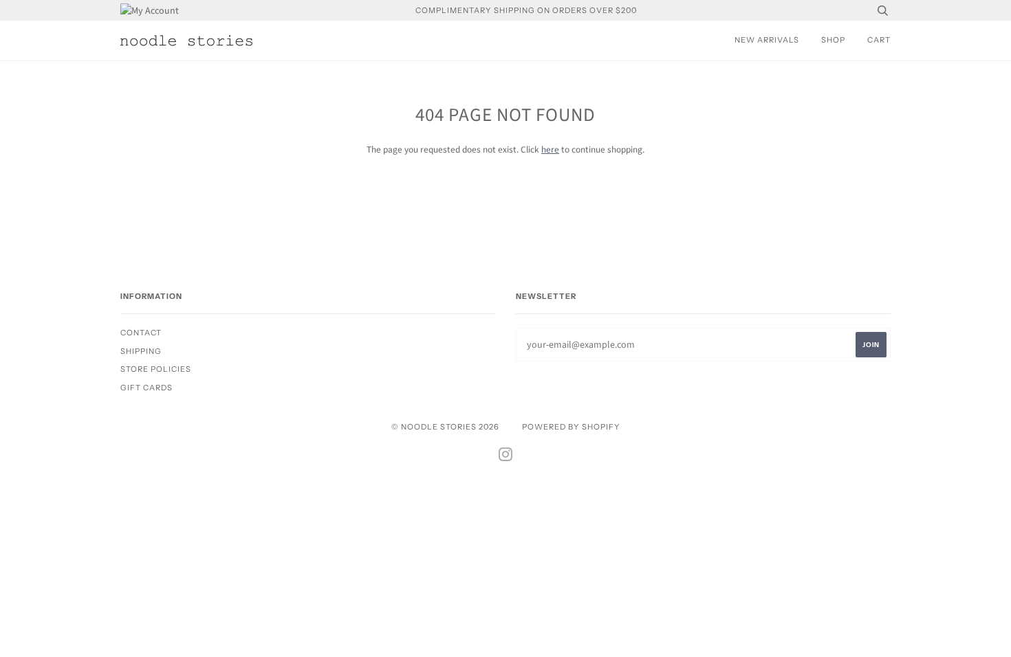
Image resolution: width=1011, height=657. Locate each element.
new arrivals (767, 40)
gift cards (146, 387)
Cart (879, 40)
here (550, 149)
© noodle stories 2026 (445, 427)
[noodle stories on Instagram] (506, 457)
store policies (155, 369)
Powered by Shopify (571, 427)
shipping (141, 351)
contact (141, 332)
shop (833, 40)
